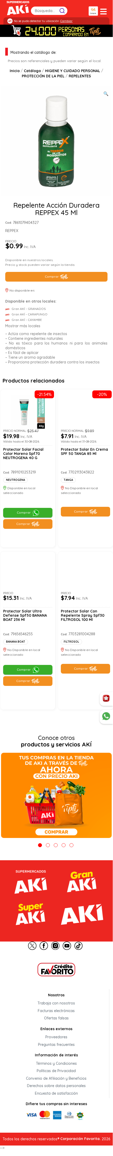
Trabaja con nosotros (56, 1003)
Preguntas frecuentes (56, 1044)
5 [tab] (71, 845)
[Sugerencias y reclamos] (106, 717)
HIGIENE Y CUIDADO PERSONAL (72, 71)
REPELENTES (80, 76)
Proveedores (56, 1037)
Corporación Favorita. (80, 1138)
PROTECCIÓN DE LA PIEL (43, 76)
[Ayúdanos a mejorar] (106, 699)
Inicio (15, 71)
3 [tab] (56, 845)
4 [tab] (64, 845)
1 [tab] (40, 845)
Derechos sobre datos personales (56, 1086)
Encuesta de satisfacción (56, 1093)
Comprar (52, 276)
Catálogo (32, 71)
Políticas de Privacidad (56, 1071)
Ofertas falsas (56, 1018)
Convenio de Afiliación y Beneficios (56, 1078)
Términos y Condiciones (56, 1063)
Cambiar (66, 21)
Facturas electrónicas (56, 1010)
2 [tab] (48, 845)
